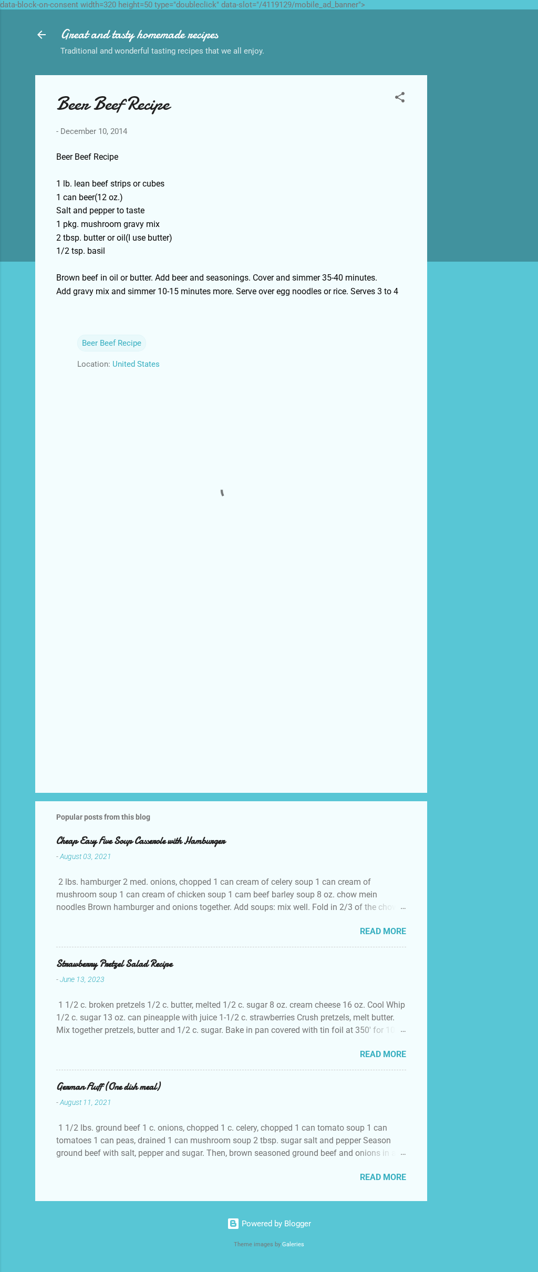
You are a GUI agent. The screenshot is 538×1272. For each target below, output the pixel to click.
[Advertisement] (469, 232)
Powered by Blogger (275, 1223)
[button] (400, 99)
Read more (383, 931)
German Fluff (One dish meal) (108, 1086)
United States (136, 364)
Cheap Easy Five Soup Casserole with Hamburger (140, 840)
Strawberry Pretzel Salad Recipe (114, 963)
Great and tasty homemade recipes (139, 34)
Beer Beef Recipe (111, 343)
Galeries (293, 1244)
